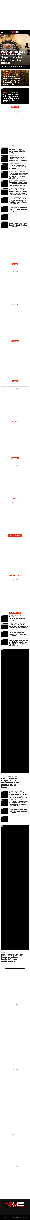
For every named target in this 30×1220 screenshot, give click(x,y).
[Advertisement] (15, 15)
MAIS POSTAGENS (15, 967)
